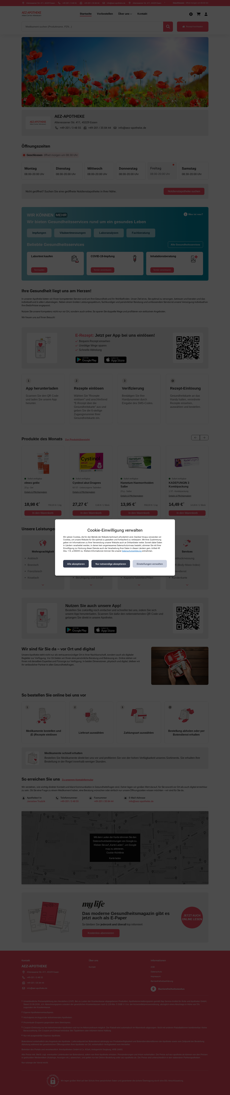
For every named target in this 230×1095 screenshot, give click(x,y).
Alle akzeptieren (76, 563)
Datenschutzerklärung (132, 551)
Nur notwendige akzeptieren (110, 563)
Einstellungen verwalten (150, 563)
